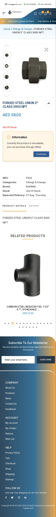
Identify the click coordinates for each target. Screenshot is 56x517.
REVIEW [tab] (34, 205)
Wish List (9, 439)
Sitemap (9, 479)
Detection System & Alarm (21, 21)
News (8, 398)
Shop (8, 468)
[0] (45, 13)
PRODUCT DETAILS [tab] (14, 205)
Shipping (9, 474)
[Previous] (6, 47)
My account (11, 423)
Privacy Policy (12, 452)
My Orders (10, 428)
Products (10, 393)
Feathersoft (28, 508)
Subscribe (45, 359)
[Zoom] (46, 49)
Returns (9, 433)
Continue (41, 154)
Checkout (10, 463)
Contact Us (11, 403)
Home (7, 28)
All (3, 21)
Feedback (10, 409)
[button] (5, 323)
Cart (7, 458)
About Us (10, 387)
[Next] (6, 96)
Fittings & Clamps (22, 28)
